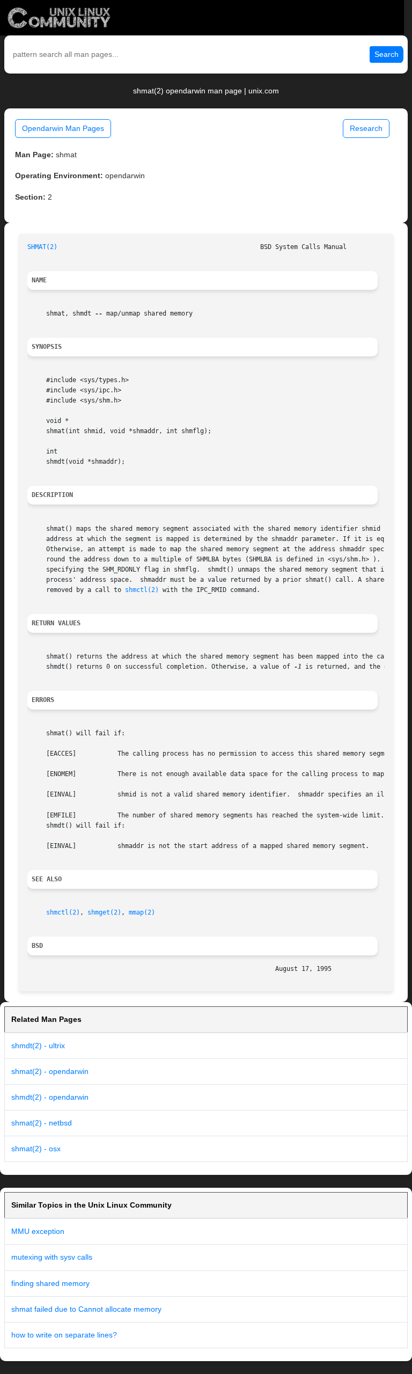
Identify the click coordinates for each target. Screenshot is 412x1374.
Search (386, 54)
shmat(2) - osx (36, 1148)
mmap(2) (142, 912)
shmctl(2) (142, 590)
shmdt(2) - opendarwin (50, 1097)
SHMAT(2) (42, 247)
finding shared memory (50, 1283)
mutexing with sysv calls (51, 1257)
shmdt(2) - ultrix (38, 1045)
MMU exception (37, 1231)
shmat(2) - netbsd (41, 1123)
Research (366, 128)
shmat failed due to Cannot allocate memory (86, 1309)
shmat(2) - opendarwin (50, 1071)
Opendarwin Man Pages (63, 128)
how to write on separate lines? (64, 1335)
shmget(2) (104, 912)
